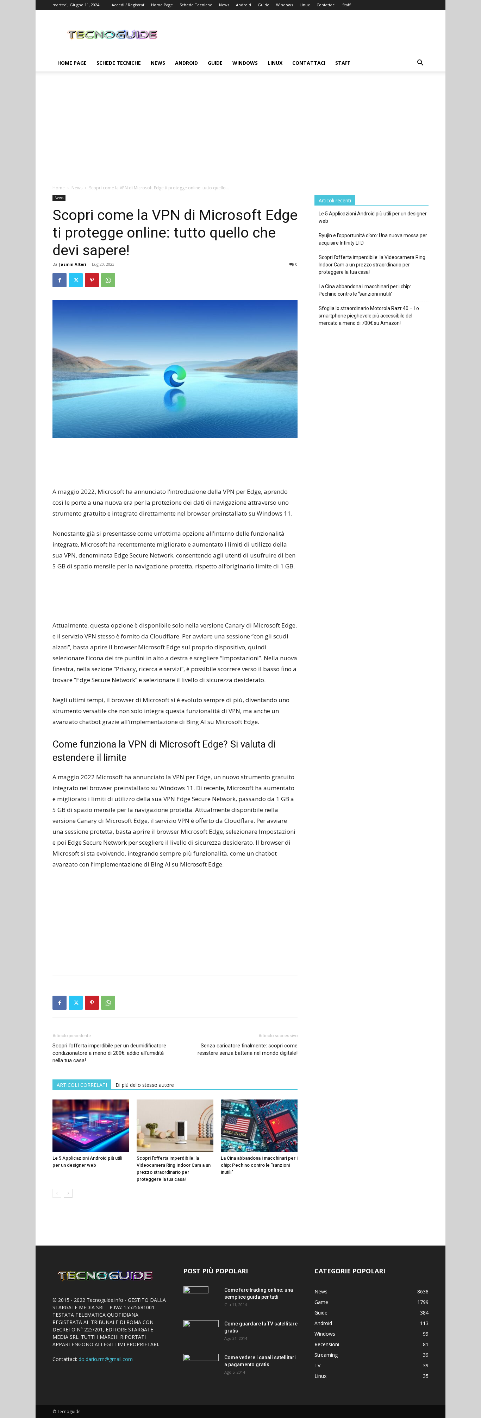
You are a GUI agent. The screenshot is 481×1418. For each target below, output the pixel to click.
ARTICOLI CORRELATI (82, 1085)
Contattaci (326, 4)
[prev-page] (56, 1193)
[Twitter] (76, 280)
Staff (346, 4)
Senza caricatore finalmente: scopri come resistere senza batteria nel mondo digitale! (248, 1049)
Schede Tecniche (196, 4)
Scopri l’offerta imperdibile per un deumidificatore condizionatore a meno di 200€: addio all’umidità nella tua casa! (109, 1053)
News (224, 4)
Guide (263, 4)
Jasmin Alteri (72, 264)
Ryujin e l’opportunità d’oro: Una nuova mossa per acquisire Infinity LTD (373, 239)
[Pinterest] (92, 280)
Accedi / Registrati (128, 4)
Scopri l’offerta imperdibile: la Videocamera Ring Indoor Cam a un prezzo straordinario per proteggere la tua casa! (372, 264)
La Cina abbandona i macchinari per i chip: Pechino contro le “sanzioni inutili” (259, 1165)
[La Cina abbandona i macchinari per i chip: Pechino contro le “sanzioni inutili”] (259, 1125)
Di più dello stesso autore (144, 1085)
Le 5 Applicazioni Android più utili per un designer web (373, 217)
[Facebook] (59, 280)
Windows (284, 4)
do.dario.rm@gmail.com (106, 1359)
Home (58, 188)
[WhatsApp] (108, 280)
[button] (420, 63)
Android (243, 4)
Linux (305, 4)
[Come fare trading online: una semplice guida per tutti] (195, 1298)
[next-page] (68, 1193)
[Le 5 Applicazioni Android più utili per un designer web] (90, 1125)
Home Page (162, 4)
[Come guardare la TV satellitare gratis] (201, 1331)
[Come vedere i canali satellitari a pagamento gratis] (201, 1365)
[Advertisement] (240, 131)
